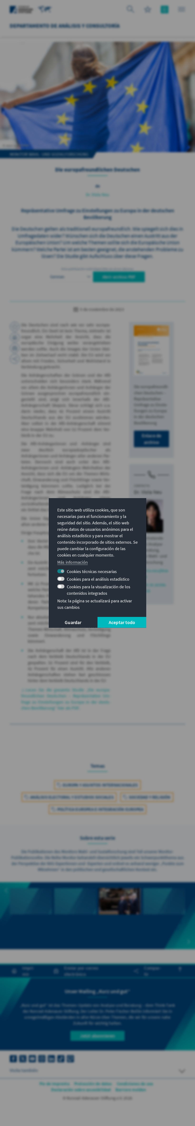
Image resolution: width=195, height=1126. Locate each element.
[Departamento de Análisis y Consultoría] (45, 9)
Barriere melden (131, 1089)
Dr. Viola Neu (97, 194)
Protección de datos (93, 1083)
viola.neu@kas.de (155, 573)
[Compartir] (15, 359)
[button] (6, 890)
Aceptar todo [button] (122, 622)
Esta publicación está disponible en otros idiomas (97, 269)
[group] (31, 909)
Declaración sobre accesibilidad (81, 1089)
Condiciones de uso (135, 1083)
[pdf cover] (151, 350)
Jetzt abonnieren (97, 1036)
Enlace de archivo (151, 439)
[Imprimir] (15, 337)
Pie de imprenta (54, 1083)
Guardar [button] (73, 622)
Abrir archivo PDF (118, 277)
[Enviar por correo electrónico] (15, 348)
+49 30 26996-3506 (154, 588)
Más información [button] (72, 562)
